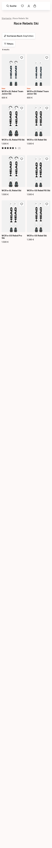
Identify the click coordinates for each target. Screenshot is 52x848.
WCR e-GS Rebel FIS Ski (38, 190)
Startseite (6, 18)
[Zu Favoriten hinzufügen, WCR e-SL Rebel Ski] (21, 158)
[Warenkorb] (34, 6)
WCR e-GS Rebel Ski (37, 139)
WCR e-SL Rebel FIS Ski (13, 139)
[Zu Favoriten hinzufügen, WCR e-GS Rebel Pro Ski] (21, 204)
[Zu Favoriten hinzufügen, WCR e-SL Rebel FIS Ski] (21, 108)
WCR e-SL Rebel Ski (11, 190)
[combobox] (18, 36)
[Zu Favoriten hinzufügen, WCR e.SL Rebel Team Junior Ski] (21, 57)
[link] (22, 6)
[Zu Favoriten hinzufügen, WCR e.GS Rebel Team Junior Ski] (46, 57)
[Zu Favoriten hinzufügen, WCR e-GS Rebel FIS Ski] (46, 158)
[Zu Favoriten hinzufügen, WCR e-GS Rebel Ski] (46, 108)
